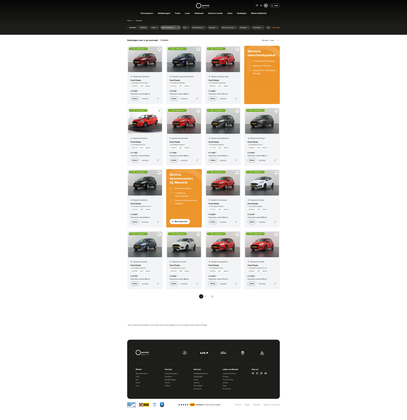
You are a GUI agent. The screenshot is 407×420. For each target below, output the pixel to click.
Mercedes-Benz (142, 373)
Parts (225, 386)
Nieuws (196, 383)
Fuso (137, 386)
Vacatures (197, 389)
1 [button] (201, 296)
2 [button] (205, 296)
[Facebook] (253, 373)
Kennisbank (198, 386)
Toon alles (276, 27)
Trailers (167, 386)
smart (138, 383)
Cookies (247, 405)
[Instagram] (257, 373)
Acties (196, 380)
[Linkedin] (261, 373)
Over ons (238, 405)
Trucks (167, 383)
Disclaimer (256, 405)
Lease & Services (229, 373)
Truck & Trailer (228, 380)
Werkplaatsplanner (201, 373)
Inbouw (225, 383)
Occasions (227, 389)
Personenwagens (171, 373)
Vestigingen (198, 376)
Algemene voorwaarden (272, 405)
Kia (137, 380)
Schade (226, 376)
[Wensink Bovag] (144, 404)
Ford (137, 376)
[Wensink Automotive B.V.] (203, 5)
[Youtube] (265, 373)
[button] (212, 296)
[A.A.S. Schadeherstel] (162, 404)
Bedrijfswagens (170, 380)
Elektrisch (168, 376)
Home (129, 20)
